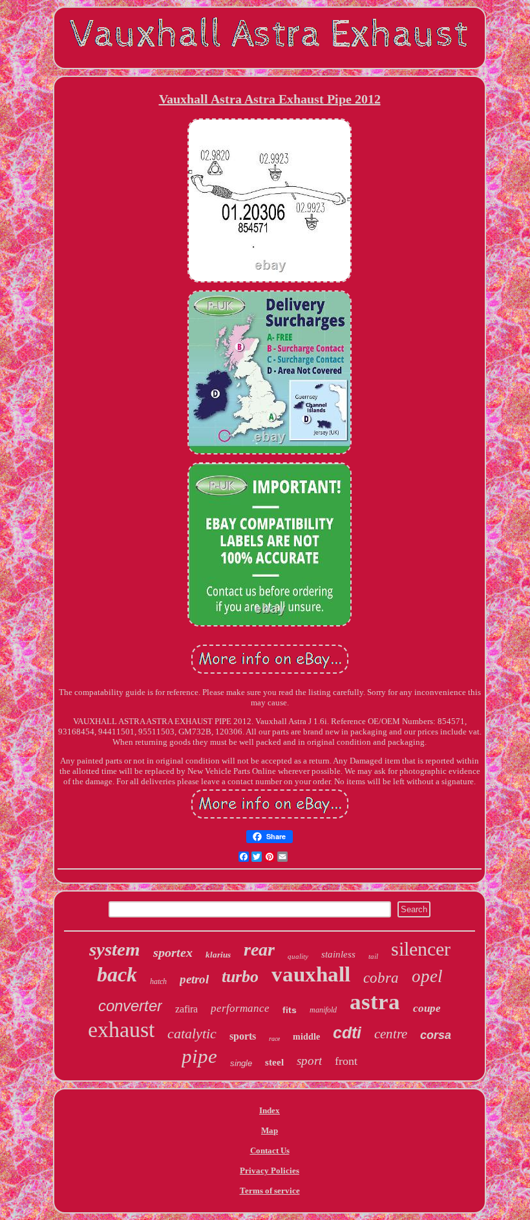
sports (242, 1036)
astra (375, 1001)
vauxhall (310, 974)
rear (259, 949)
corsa (435, 1035)
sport (309, 1060)
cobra (381, 978)
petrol (194, 979)
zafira (186, 1008)
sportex (173, 952)
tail (373, 956)
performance (240, 1008)
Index (269, 1110)
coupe (427, 1008)
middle (306, 1037)
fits (289, 1010)
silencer (420, 948)
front (346, 1060)
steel (274, 1062)
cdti (347, 1032)
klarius (218, 954)
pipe (199, 1056)
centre (390, 1034)
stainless (338, 954)
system (114, 949)
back (117, 974)
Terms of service (270, 1190)
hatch (158, 981)
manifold (323, 1009)
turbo (240, 976)
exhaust (121, 1030)
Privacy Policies (269, 1170)
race (274, 1038)
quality (298, 956)
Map (269, 1130)
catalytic (192, 1033)
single (241, 1063)
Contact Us (270, 1150)
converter (130, 1005)
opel (427, 976)
